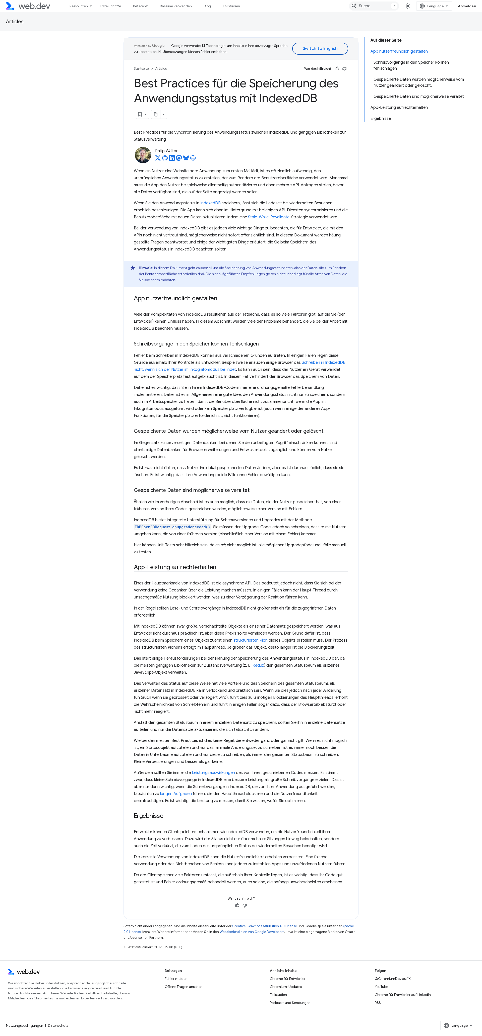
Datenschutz (58, 1025)
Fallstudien (231, 6)
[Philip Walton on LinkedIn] (172, 159)
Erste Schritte (110, 6)
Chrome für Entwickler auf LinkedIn (403, 994)
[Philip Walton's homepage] (193, 159)
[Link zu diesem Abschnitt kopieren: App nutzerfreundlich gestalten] (221, 299)
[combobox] (374, 6)
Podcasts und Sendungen (290, 1002)
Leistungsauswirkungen (213, 772)
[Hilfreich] (337, 68)
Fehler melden (176, 978)
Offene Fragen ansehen (184, 986)
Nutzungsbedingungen (24, 1025)
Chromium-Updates (286, 986)
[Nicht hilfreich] (344, 68)
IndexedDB (210, 203)
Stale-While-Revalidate (268, 217)
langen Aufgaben (176, 793)
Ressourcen (79, 6)
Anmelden (467, 6)
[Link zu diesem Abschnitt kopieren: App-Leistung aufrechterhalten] (220, 568)
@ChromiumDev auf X (393, 978)
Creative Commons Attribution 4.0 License (264, 926)
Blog (207, 6)
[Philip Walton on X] (158, 159)
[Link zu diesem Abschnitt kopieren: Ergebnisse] (167, 816)
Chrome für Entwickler (288, 978)
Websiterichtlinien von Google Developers (252, 932)
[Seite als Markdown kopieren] (155, 114)
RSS (378, 1002)
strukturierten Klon (250, 640)
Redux (258, 665)
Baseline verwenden (176, 6)
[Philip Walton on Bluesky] (186, 159)
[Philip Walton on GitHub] (165, 159)
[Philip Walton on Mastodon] (179, 159)
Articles (15, 22)
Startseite (141, 68)
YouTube (381, 986)
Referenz (140, 6)
